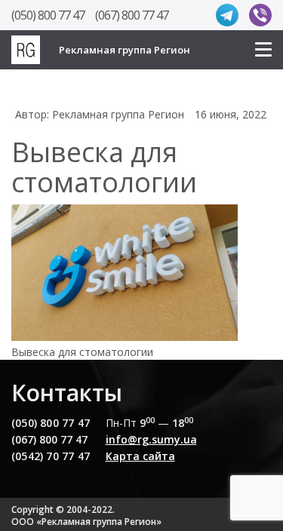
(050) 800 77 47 (48, 15)
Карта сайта (140, 456)
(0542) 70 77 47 (50, 456)
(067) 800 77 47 (131, 15)
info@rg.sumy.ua (151, 439)
